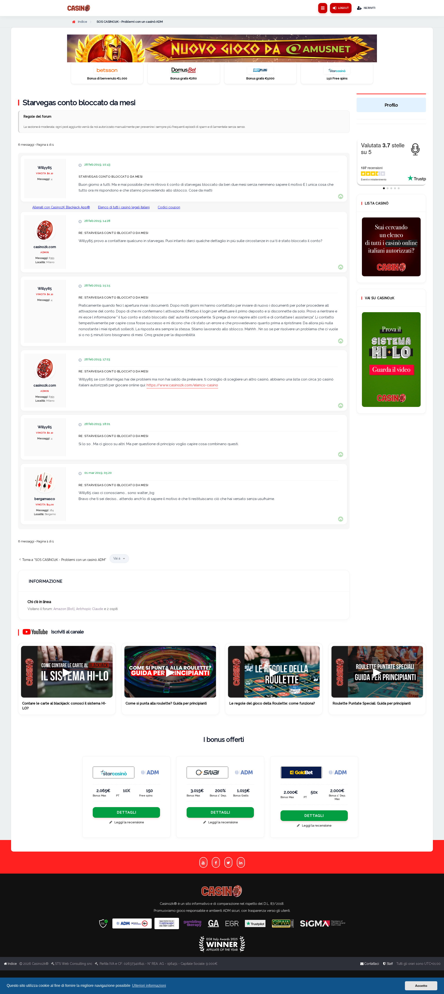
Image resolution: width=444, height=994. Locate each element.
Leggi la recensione (129, 822)
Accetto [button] (421, 986)
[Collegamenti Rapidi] (322, 8)
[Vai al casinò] (107, 71)
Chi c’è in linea (39, 602)
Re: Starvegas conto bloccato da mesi (113, 233)
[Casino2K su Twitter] (228, 863)
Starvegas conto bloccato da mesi (79, 102)
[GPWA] (283, 923)
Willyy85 (45, 168)
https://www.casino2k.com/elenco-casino (182, 385)
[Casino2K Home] (79, 8)
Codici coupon (169, 207)
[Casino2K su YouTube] (203, 863)
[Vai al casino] (113, 772)
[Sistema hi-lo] (391, 246)
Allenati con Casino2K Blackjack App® (61, 207)
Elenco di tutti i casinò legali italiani (124, 207)
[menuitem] (387, 963)
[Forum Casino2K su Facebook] (216, 863)
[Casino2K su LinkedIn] (241, 863)
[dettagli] (207, 772)
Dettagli (126, 812)
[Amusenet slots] (222, 48)
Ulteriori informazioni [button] (149, 986)
